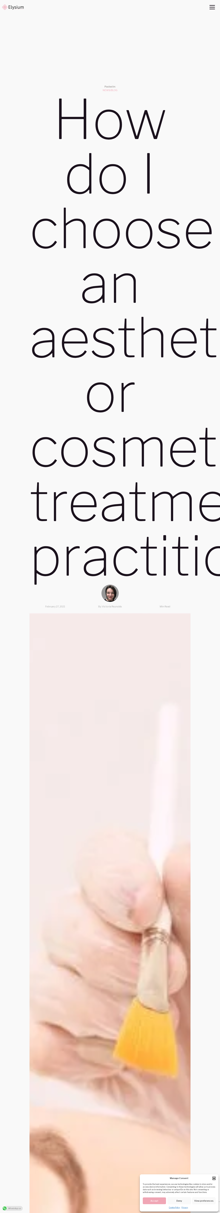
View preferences (203, 1201)
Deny (179, 1201)
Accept (154, 1201)
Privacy (185, 1207)
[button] (214, 1178)
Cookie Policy (174, 1207)
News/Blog (110, 90)
